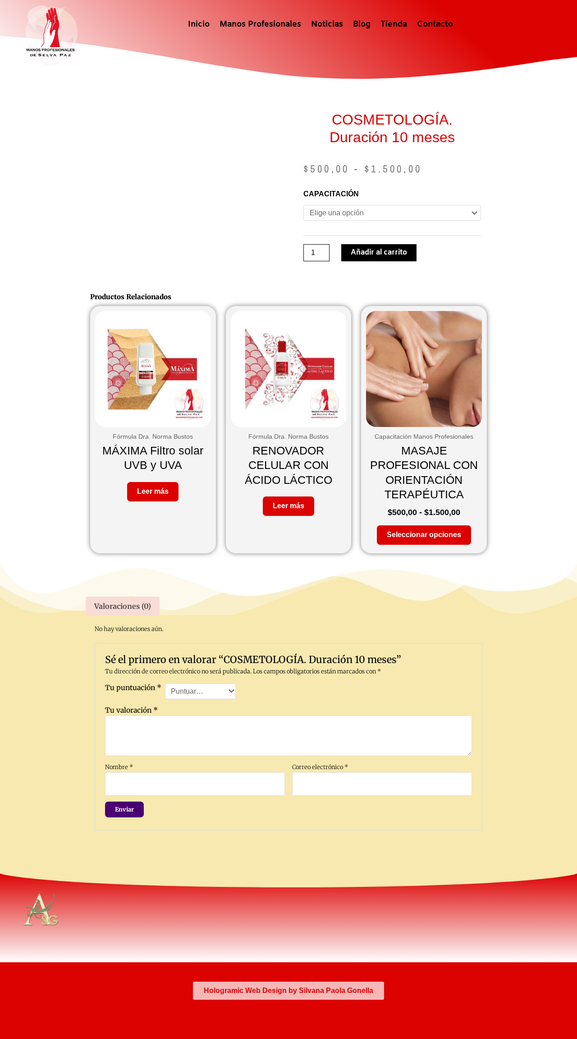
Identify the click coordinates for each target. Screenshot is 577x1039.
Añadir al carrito (379, 252)
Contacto (435, 24)
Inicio (199, 24)
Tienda (393, 24)
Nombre (119, 767)
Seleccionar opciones (424, 534)
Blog (362, 24)
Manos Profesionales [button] (260, 24)
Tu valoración (131, 710)
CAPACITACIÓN (331, 194)
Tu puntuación (133, 687)
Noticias (327, 24)
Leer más (153, 491)
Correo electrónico (320, 767)
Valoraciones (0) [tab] (122, 606)
